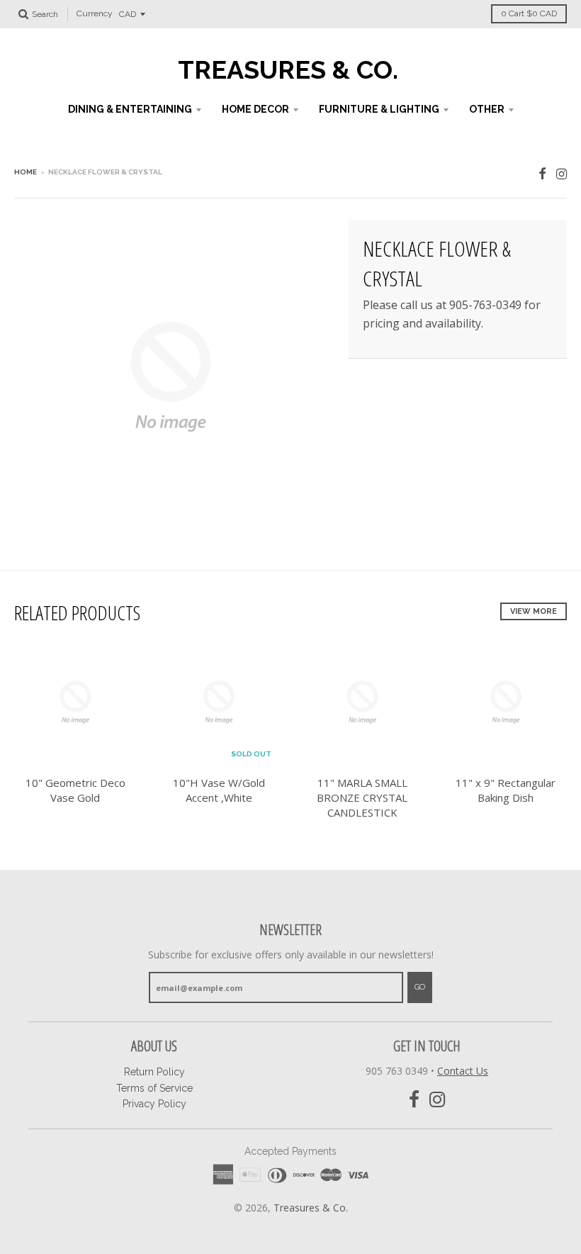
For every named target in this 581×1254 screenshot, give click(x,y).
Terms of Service (154, 1088)
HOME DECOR (255, 109)
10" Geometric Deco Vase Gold (75, 790)
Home (25, 172)
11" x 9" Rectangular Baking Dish (505, 790)
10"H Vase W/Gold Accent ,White (219, 790)
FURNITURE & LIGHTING (379, 109)
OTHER (486, 109)
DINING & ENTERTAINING (130, 109)
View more (533, 611)
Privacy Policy (154, 1103)
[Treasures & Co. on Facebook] (542, 173)
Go (419, 987)
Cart (529, 13)
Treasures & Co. (288, 69)
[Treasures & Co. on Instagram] (561, 173)
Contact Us (462, 1070)
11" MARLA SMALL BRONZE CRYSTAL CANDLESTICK (362, 797)
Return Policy (154, 1071)
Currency (95, 14)
